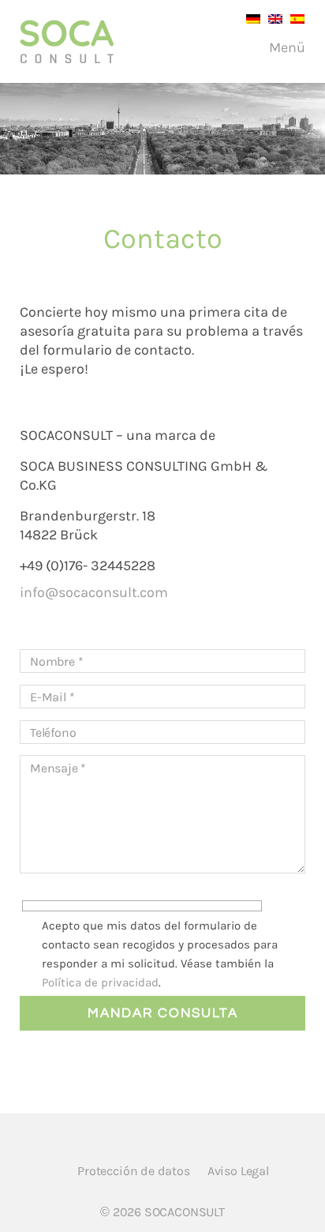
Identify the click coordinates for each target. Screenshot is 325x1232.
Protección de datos (133, 1170)
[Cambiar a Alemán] (249, 17)
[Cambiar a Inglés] (271, 17)
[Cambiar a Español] (293, 17)
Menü (285, 47)
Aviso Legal (238, 1170)
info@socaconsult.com (94, 592)
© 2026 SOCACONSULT (162, 1211)
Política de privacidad (100, 982)
